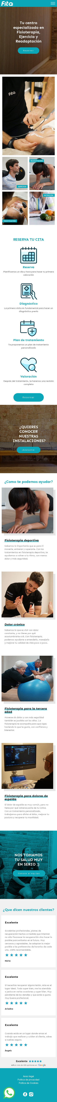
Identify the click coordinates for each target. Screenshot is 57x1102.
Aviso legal (28, 1076)
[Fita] (7, 4)
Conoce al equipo (29, 873)
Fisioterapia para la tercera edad (26, 710)
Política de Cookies (28, 1083)
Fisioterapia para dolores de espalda (26, 797)
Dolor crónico (15, 624)
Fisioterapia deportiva (22, 540)
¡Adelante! (28, 450)
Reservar (28, 51)
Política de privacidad (28, 1079)
